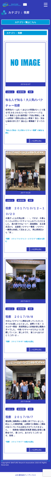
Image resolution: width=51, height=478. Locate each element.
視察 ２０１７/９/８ (19, 317)
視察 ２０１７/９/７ (19, 417)
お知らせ (10, 92)
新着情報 (21, 92)
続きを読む (19, 341)
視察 (30, 92)
